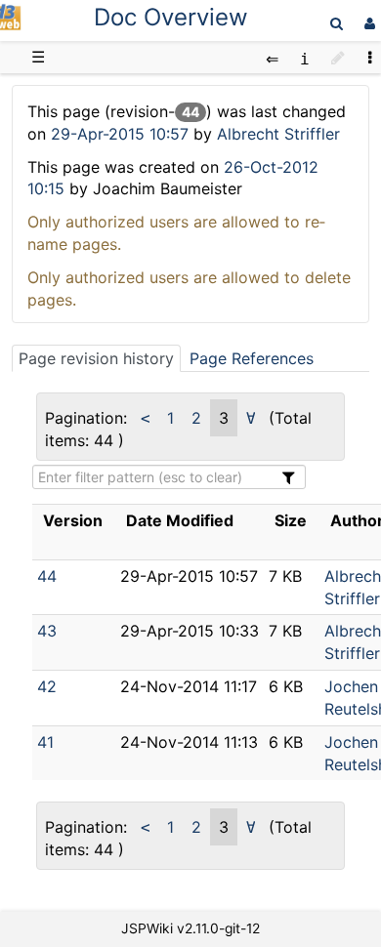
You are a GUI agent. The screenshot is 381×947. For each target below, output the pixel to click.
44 (47, 576)
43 (47, 630)
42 (47, 686)
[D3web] (10, 25)
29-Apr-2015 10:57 (122, 134)
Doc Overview (171, 17)
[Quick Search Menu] (336, 23)
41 (45, 742)
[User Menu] (367, 23)
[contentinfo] (304, 57)
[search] (336, 23)
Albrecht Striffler (278, 134)
